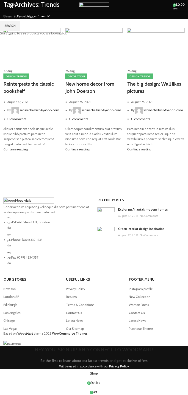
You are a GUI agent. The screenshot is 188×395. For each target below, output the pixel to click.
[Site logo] (94, 4)
